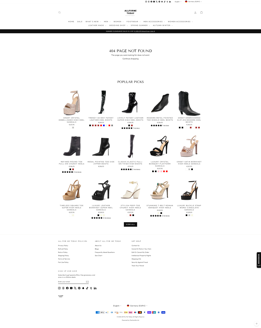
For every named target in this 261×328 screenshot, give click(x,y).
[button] (259, 260)
